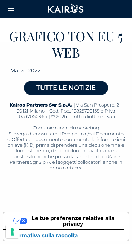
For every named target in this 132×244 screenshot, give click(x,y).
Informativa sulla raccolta (43, 235)
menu (11, 9)
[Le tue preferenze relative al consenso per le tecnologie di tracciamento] (12, 231)
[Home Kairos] (66, 9)
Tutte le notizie (66, 88)
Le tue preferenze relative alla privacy (73, 220)
